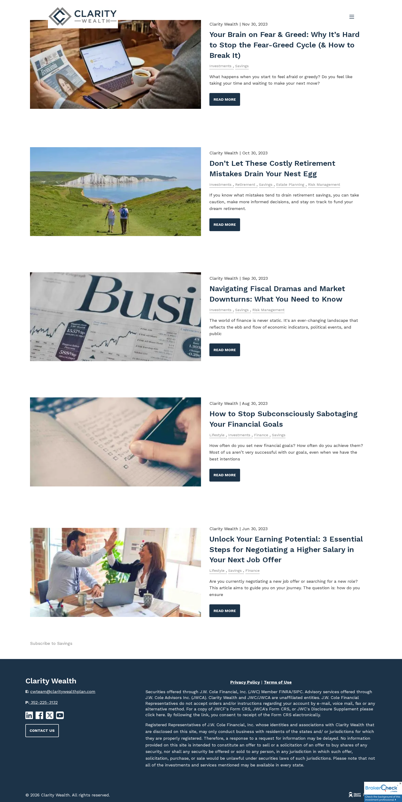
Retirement (245, 184)
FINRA (284, 691)
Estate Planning (290, 184)
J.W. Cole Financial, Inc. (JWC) (229, 691)
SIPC (298, 691)
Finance (261, 435)
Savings (242, 66)
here (160, 714)
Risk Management (324, 184)
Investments (220, 66)
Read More (225, 99)
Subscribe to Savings (51, 643)
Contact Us (42, 730)
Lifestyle (216, 435)
